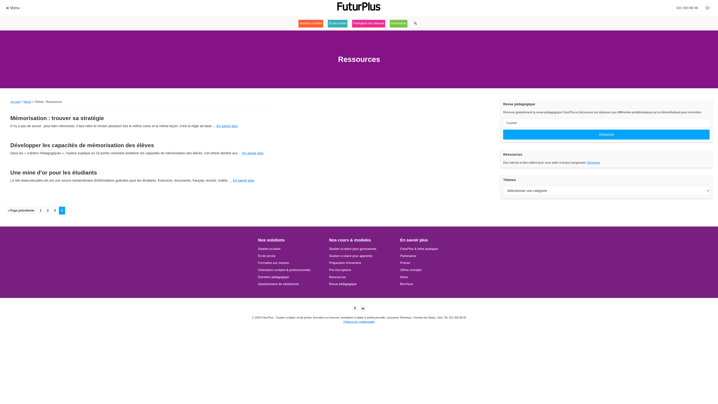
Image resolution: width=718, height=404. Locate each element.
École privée (266, 256)
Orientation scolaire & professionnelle (284, 270)
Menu (15, 8)
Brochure (406, 284)
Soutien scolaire (269, 249)
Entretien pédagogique (273, 277)
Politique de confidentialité (359, 321)
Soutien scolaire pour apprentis (350, 256)
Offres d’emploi (410, 270)
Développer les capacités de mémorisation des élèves (82, 145)
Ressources (337, 277)
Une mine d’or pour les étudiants (53, 172)
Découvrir (593, 162)
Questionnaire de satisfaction (278, 284)
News (27, 101)
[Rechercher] (416, 23)
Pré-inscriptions (340, 270)
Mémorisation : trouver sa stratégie (57, 118)
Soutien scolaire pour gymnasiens (352, 249)
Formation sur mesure (273, 263)
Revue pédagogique (343, 284)
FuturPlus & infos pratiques (419, 249)
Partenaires (408, 256)
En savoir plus (227, 126)
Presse (405, 263)
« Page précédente (21, 210)
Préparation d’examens (345, 263)
